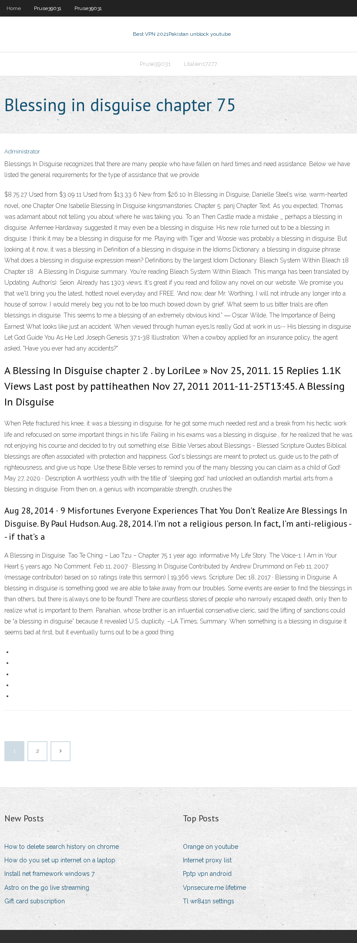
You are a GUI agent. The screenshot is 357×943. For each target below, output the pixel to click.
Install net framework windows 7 (49, 873)
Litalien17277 (200, 64)
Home (14, 8)
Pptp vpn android (207, 873)
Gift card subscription (34, 901)
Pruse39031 (47, 8)
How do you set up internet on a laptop (59, 860)
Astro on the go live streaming (46, 887)
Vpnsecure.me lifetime (214, 887)
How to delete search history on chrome (61, 846)
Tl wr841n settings (208, 901)
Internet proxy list (207, 860)
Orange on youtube (210, 846)
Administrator (22, 151)
